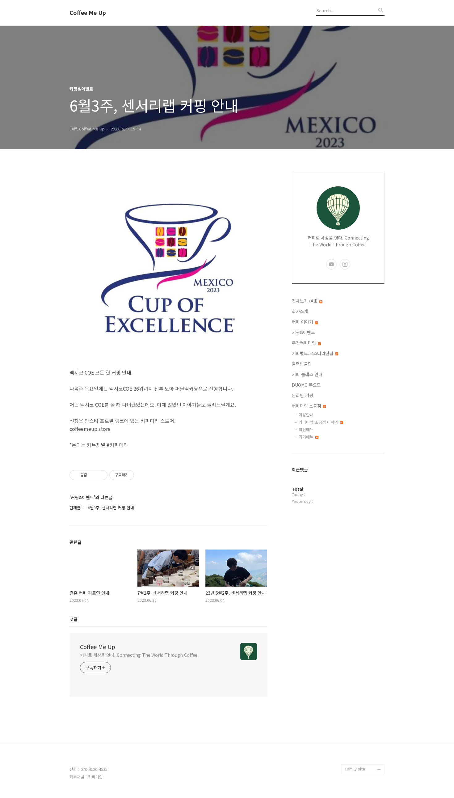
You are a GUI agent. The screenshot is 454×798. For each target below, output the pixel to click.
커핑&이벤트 (303, 332)
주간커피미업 (304, 343)
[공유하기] (93, 475)
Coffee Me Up (87, 12)
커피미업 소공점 (307, 406)
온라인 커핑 (302, 395)
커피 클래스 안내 (307, 374)
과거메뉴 (307, 437)
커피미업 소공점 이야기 (319, 422)
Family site (355, 769)
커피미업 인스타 (359, 749)
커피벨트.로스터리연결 (313, 353)
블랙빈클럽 (302, 364)
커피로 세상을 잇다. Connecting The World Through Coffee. (139, 655)
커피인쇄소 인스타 (361, 759)
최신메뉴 (306, 429)
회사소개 (300, 311)
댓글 (73, 619)
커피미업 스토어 (359, 739)
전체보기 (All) (305, 301)
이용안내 (306, 415)
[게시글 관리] (100, 475)
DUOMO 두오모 (306, 385)
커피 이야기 (303, 322)
